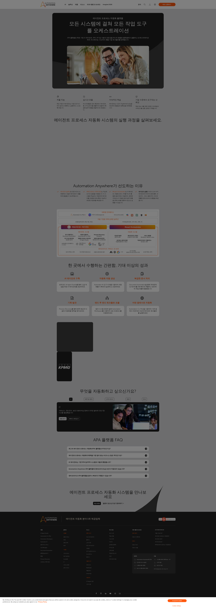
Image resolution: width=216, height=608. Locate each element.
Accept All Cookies (177, 600)
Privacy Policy (42, 602)
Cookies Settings (176, 605)
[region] (108, 602)
